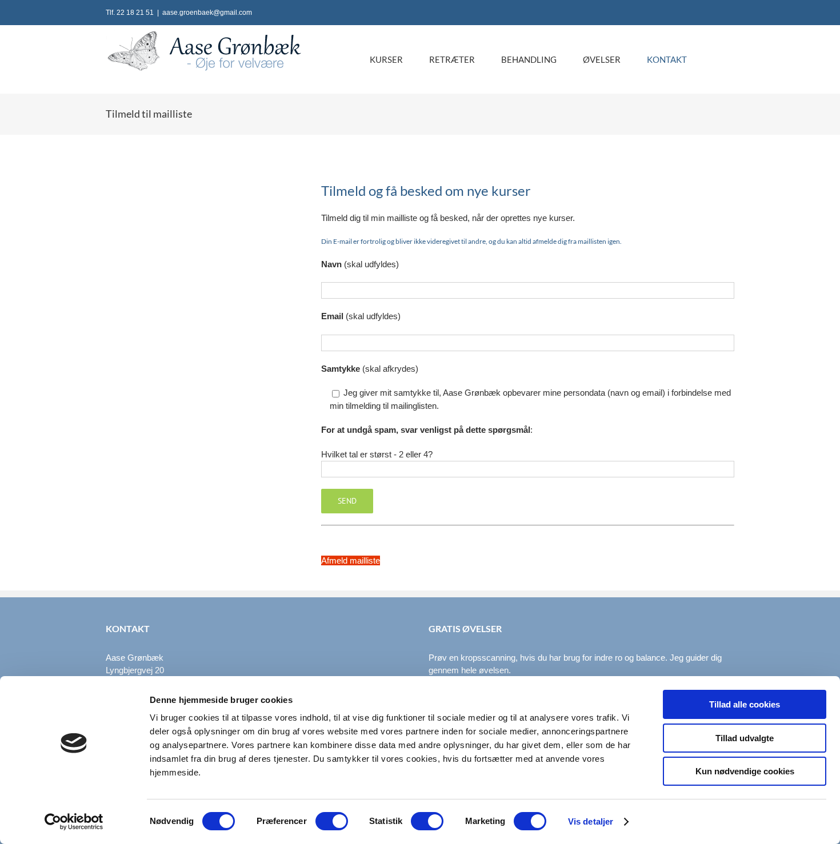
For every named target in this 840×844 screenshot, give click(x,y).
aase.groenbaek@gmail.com (207, 13)
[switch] (331, 821)
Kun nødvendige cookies (744, 771)
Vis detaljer (590, 821)
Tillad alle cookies (744, 704)
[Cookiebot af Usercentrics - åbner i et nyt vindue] (74, 821)
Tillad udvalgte (744, 738)
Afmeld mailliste (350, 560)
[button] (716, 59)
